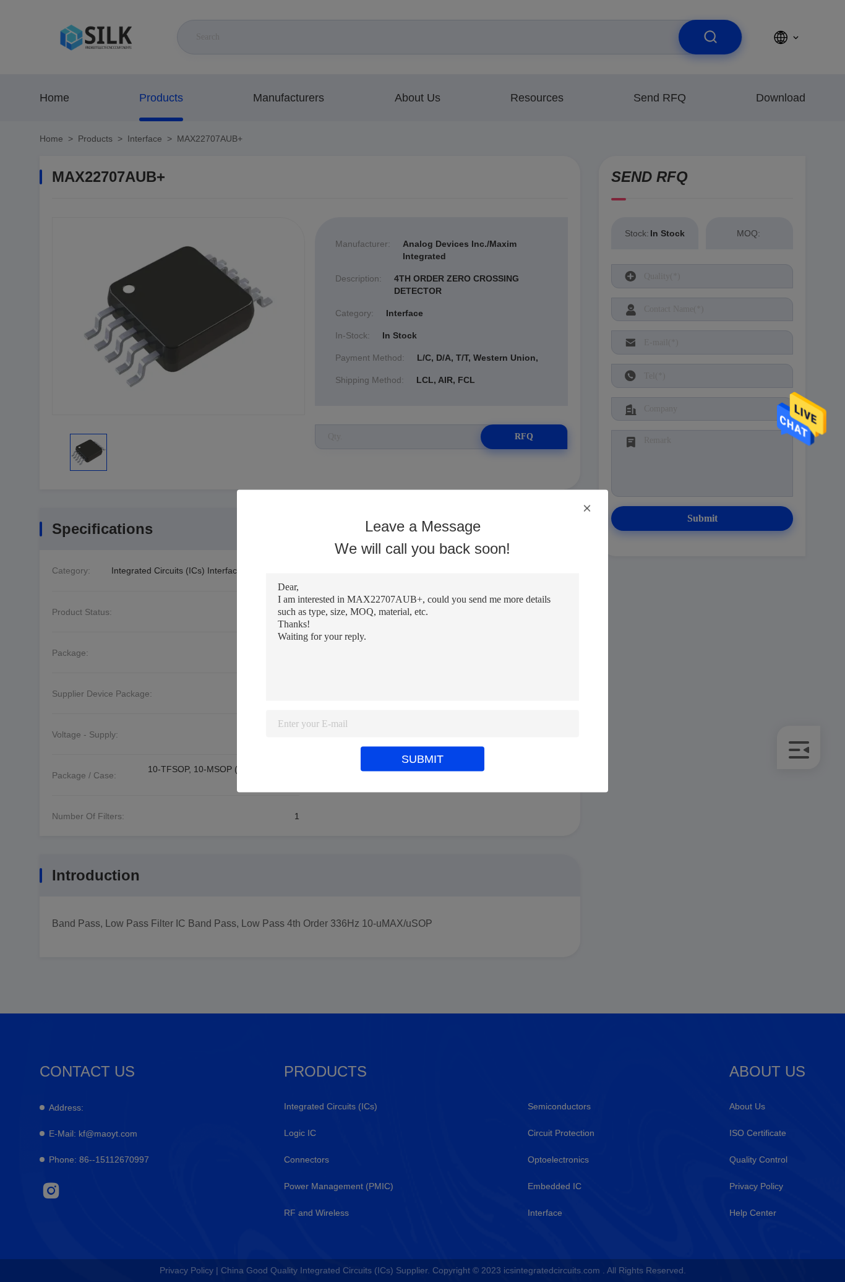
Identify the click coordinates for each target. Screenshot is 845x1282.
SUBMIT (422, 759)
